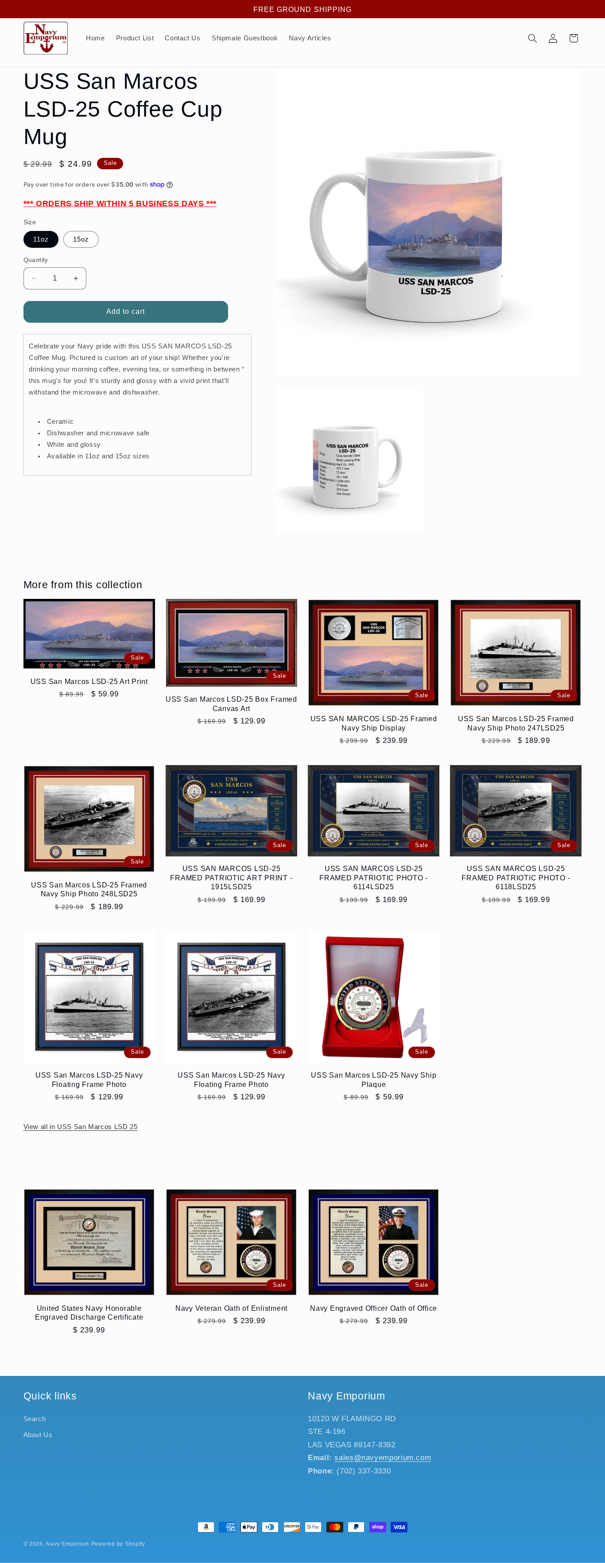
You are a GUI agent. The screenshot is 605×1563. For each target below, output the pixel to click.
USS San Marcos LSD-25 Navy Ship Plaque (373, 1079)
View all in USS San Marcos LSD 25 (80, 1126)
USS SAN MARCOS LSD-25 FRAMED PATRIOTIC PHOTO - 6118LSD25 (516, 877)
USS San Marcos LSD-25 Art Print (89, 681)
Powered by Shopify (118, 1544)
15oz (81, 239)
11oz (41, 239)
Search (34, 1418)
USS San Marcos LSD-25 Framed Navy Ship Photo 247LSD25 (516, 723)
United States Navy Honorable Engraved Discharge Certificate (89, 1312)
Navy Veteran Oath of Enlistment (231, 1308)
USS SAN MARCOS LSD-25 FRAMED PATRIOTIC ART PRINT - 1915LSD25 (231, 877)
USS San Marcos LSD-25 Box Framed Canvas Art (231, 703)
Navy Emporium (67, 1544)
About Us (38, 1434)
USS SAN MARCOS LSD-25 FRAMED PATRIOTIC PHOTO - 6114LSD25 (373, 877)
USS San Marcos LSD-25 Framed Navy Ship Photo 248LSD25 (89, 889)
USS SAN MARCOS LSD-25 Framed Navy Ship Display (373, 723)
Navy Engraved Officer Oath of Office (373, 1308)
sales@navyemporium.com (382, 1458)
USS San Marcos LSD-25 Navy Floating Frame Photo (89, 1079)
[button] (532, 38)
